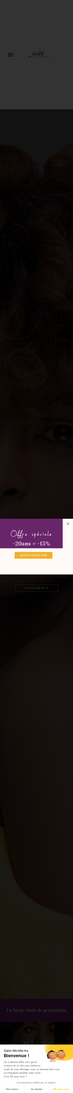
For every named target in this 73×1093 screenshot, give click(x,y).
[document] (36, 546)
